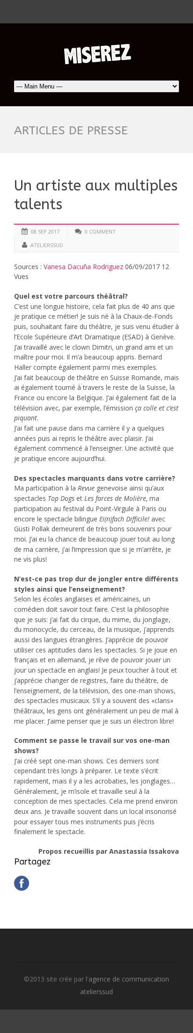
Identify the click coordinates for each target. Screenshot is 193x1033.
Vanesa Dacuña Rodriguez (83, 266)
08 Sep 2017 (45, 231)
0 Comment (100, 231)
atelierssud (46, 245)
